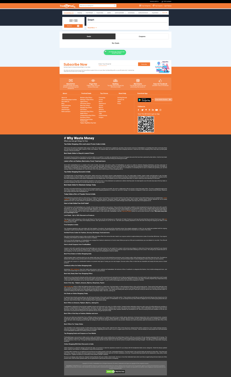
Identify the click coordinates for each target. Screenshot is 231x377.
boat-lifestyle (89, 12)
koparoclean (100, 12)
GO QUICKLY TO (69, 13)
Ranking (115, 84)
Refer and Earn (66, 111)
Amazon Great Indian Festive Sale (86, 120)
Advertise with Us (154, 1)
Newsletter (71, 84)
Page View (93, 84)
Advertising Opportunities (69, 99)
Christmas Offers (85, 103)
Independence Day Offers (87, 115)
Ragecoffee (102, 111)
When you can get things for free (76, 141)
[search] (114, 5)
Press (119, 103)
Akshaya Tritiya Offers (87, 99)
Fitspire (101, 117)
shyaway (79, 12)
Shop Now (69, 26)
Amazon (101, 109)
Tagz (100, 113)
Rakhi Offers (84, 113)
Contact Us (120, 99)
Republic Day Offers (86, 107)
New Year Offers (85, 105)
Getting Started (122, 97)
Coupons (142, 36)
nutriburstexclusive (143, 12)
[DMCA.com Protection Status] (115, 372)
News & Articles (66, 105)
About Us (64, 97)
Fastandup (102, 97)
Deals (89, 36)
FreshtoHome (103, 115)
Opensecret (102, 103)
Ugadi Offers (84, 101)
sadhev (109, 12)
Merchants (138, 84)
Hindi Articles (65, 109)
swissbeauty (131, 12)
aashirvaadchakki (119, 12)
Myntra (101, 107)
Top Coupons (159, 6)
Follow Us (141, 106)
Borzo (101, 101)
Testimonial (65, 107)
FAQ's (119, 101)
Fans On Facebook (160, 84)
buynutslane (155, 12)
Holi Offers (83, 109)
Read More (91, 28)
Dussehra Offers (85, 117)
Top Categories (146, 6)
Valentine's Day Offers (86, 111)
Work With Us (65, 101)
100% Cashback (167, 1)
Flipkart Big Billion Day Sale (88, 123)
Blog (63, 103)
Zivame (101, 105)
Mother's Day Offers (86, 97)
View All (164, 13)
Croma (101, 99)
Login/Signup (167, 6)
